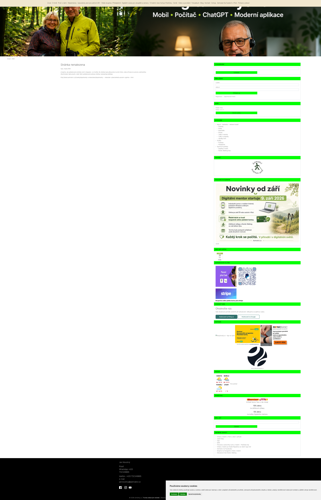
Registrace (219, 96)
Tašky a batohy (223, 134)
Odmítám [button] (182, 494)
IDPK (218, 443)
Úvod (49, 3)
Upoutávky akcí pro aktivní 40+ (89, 3)
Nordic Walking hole (224, 150)
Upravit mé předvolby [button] (195, 494)
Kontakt (207, 3)
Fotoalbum (195, 3)
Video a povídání (184, 3)
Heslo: (218, 87)
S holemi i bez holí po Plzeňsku (161, 3)
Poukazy (221, 142)
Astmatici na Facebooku (224, 449)
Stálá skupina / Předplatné (111, 3)
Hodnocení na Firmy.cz (226, 317)
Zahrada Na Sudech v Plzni (227, 3)
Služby (219, 140)
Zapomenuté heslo (229, 96)
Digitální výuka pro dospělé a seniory (135, 3)
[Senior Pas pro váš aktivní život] (257, 399)
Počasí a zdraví (243, 3)
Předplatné (221, 144)
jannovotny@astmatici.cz (130, 482)
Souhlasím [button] (174, 494)
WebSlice (164, 497)
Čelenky (220, 126)
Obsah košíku (236, 113)
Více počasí (233, 384)
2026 (217, 244)
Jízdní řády (220, 439)
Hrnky (220, 128)
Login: (218, 82)
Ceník (175, 3)
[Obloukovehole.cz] (257, 356)
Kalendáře (221, 130)
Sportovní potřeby (222, 146)
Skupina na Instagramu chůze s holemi (229, 451)
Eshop (213, 3)
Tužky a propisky (223, 136)
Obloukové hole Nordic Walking (226, 453)
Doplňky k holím (223, 148)
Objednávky (72, 3)
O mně (54, 3)
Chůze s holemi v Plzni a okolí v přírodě (229, 437)
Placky (220, 132)
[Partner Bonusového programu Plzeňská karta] (248, 335)
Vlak (218, 441)
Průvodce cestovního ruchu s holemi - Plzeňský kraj (233, 445)
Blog (202, 3)
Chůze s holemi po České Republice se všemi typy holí (234, 447)
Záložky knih (222, 138)
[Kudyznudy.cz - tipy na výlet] (225, 335)
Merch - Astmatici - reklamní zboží (227, 124)
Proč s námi (62, 3)
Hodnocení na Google (249, 317)
